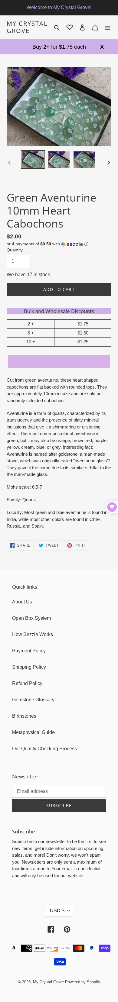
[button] (47, 244)
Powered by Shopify (82, 982)
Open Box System (31, 618)
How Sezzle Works (32, 634)
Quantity (15, 249)
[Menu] (107, 27)
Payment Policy (29, 650)
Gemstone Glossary (33, 699)
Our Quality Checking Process (44, 748)
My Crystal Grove (27, 27)
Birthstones (24, 716)
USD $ (57, 910)
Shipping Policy (29, 667)
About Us (22, 601)
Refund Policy (27, 683)
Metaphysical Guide (33, 732)
